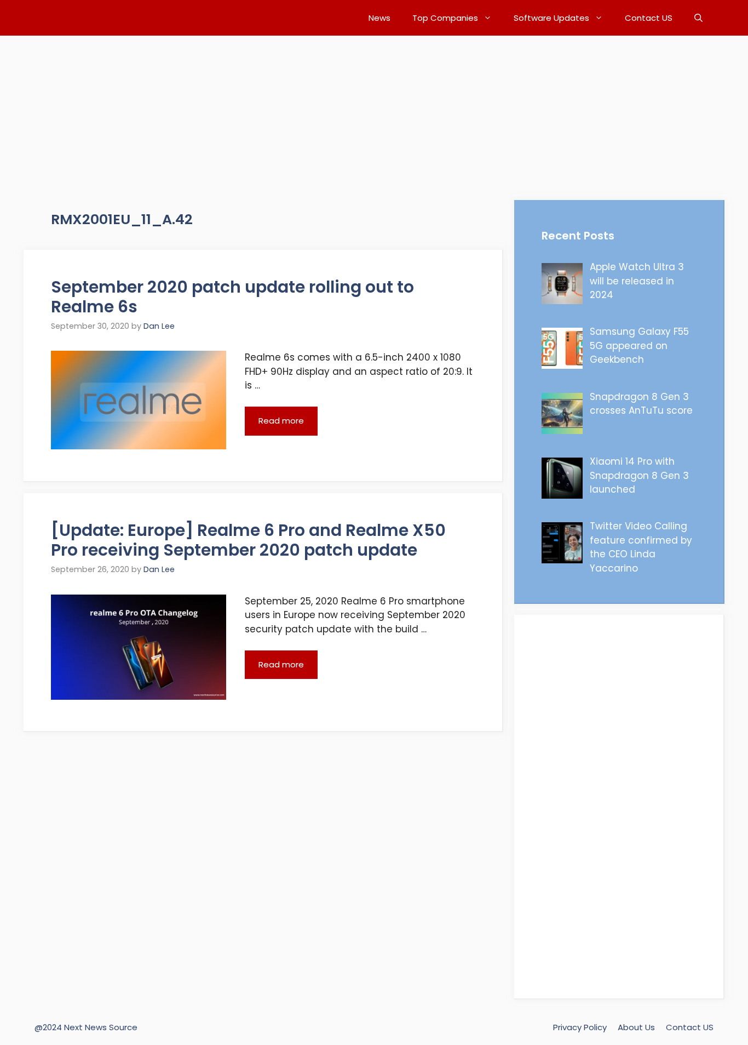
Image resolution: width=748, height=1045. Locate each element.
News (379, 18)
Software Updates (551, 18)
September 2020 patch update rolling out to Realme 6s (232, 296)
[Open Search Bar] (698, 18)
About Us (636, 1027)
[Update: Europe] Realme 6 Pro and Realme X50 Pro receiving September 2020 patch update (248, 540)
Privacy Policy (580, 1027)
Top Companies (445, 18)
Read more (281, 420)
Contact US (648, 18)
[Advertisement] (328, 112)
